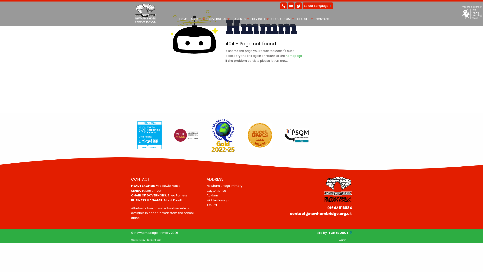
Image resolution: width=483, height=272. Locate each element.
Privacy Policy (154, 239)
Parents (239, 19)
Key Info (258, 19)
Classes (303, 19)
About (196, 19)
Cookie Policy (138, 239)
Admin (342, 239)
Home (183, 19)
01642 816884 (339, 207)
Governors (216, 19)
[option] (149, 135)
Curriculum (281, 19)
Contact (323, 19)
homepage (294, 56)
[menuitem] (183, 18)
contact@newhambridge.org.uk (321, 213)
